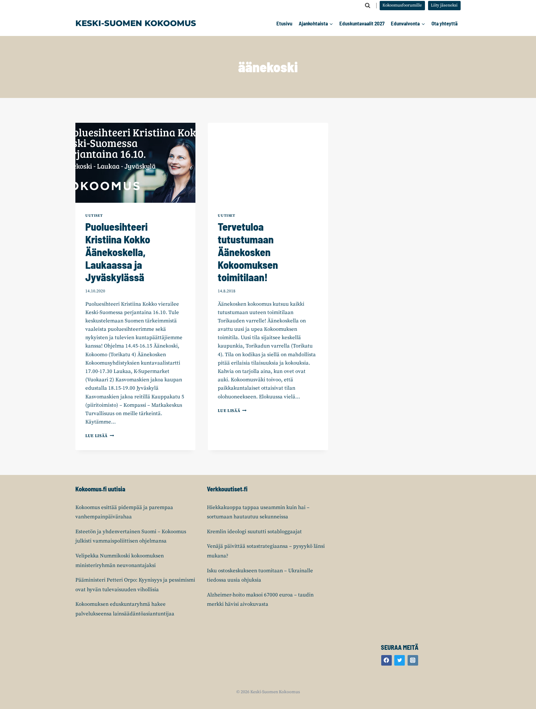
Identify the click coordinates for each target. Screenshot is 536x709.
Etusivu (284, 23)
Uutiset (94, 215)
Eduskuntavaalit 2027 (362, 23)
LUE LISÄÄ (99, 436)
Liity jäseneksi (444, 5)
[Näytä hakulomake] (367, 5)
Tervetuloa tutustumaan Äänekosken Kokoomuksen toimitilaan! (248, 251)
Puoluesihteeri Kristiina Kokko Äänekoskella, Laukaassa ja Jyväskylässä (117, 251)
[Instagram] (413, 660)
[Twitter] (399, 660)
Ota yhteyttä (444, 23)
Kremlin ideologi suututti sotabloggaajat (254, 531)
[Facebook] (386, 660)
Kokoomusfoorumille (402, 5)
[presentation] (135, 163)
